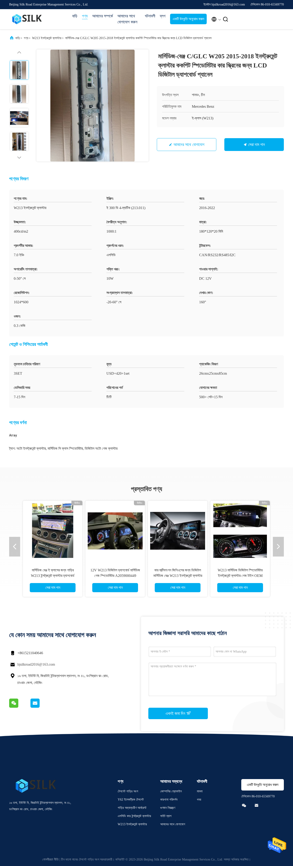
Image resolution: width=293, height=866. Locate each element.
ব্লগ (162, 16)
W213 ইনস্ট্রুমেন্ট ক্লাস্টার (46, 38)
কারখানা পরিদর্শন (168, 799)
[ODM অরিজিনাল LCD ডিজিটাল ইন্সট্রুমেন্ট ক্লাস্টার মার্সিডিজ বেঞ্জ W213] (240, 530)
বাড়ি (74, 16)
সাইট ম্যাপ (165, 816)
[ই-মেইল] (40, 706)
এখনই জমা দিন (175, 713)
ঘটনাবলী (150, 16)
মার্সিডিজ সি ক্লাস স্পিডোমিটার (65, 448)
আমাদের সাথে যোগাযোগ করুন (127, 19)
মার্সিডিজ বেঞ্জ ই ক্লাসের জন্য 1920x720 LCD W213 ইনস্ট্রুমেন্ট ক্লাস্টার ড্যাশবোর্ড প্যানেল (178, 575)
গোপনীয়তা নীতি (50, 859)
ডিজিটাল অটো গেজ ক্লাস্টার (101, 448)
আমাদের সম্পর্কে (102, 16)
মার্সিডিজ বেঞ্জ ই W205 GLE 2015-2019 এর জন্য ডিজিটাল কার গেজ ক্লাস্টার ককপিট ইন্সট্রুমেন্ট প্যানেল (115, 575)
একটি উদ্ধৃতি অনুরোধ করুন (188, 19)
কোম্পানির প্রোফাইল (171, 791)
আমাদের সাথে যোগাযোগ (189, 144)
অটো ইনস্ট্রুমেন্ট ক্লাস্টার (31, 448)
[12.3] (52, 530)
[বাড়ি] (27, 19)
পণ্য (85, 16)
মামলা (200, 791)
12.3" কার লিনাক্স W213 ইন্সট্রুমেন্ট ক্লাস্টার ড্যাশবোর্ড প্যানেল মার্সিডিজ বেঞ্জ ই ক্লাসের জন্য (53, 575)
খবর (199, 799)
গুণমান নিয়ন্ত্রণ (167, 808)
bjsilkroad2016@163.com (36, 664)
